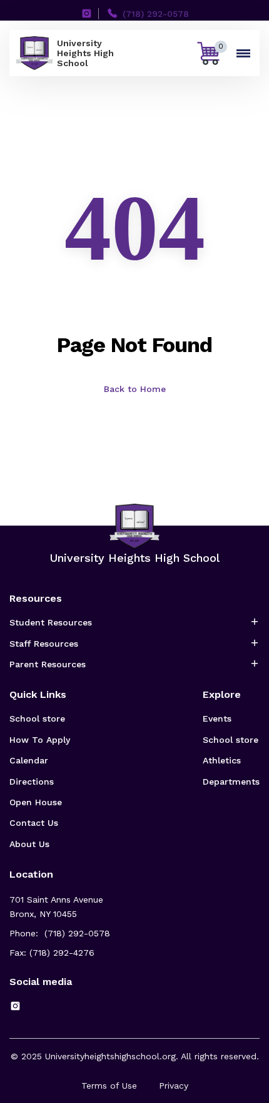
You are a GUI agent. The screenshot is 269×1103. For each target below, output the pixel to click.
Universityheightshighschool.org (110, 1056)
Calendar (28, 760)
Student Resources (50, 622)
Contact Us (33, 823)
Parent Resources (47, 664)
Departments (231, 782)
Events (217, 718)
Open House (35, 802)
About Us (29, 844)
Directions (31, 782)
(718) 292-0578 (156, 14)
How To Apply (39, 740)
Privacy (173, 1086)
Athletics (222, 760)
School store (37, 718)
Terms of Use (109, 1086)
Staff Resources (43, 644)
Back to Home (135, 389)
